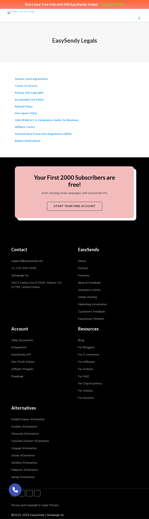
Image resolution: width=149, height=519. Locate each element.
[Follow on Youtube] (37, 493)
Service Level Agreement (31, 79)
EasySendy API (21, 355)
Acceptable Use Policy (29, 99)
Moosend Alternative (25, 434)
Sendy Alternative (23, 477)
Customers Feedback (91, 312)
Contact (83, 268)
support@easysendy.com (27, 261)
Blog (81, 340)
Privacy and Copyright (29, 92)
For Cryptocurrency (90, 383)
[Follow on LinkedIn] (30, 493)
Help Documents (22, 340)
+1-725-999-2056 (23, 268)
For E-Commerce (88, 355)
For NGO (83, 376)
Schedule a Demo (89, 290)
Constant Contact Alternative (30, 441)
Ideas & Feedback (89, 283)
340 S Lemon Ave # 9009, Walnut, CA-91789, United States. (37, 285)
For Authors (85, 369)
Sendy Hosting (87, 297)
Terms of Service (26, 85)
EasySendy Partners (91, 319)
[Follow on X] (22, 493)
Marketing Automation (92, 304)
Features (83, 275)
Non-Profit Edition (23, 362)
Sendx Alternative (23, 455)
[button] (15, 489)
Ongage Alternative (24, 448)
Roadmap (17, 376)
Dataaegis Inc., (20, 275)
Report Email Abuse (28, 140)
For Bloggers (86, 347)
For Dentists (86, 398)
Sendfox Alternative (24, 463)
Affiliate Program (22, 369)
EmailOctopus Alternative (28, 419)
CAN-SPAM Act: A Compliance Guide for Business (46, 120)
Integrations (19, 347)
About (82, 261)
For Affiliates (86, 362)
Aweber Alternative (24, 427)
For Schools (85, 391)
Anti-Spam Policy (26, 113)
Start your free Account (75, 206)
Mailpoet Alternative (24, 470)
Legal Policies (50, 505)
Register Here (112, 4)
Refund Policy (24, 106)
